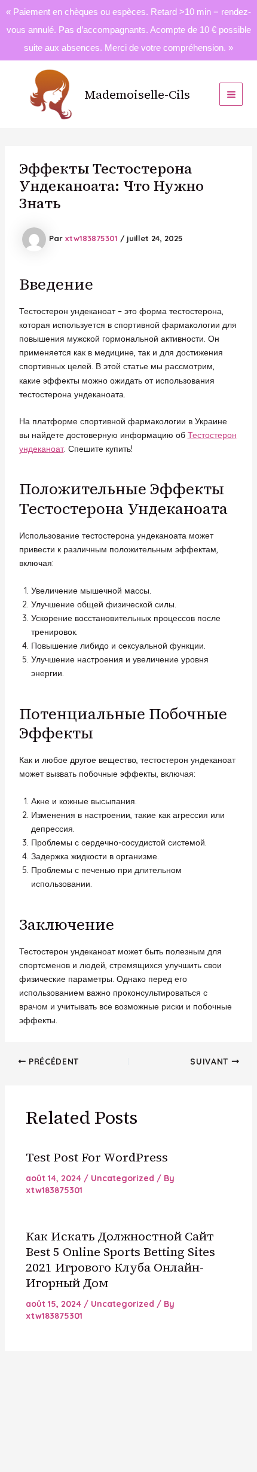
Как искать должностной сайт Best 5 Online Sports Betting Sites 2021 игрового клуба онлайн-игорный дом (120, 1259)
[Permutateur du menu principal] (231, 94)
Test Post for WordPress (97, 1157)
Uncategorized (122, 1178)
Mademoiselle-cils (137, 94)
